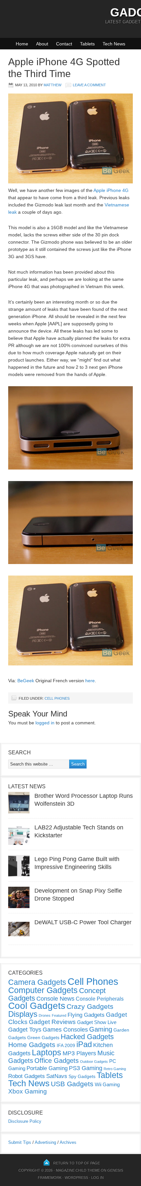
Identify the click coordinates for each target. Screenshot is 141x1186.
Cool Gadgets (36, 1006)
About (42, 43)
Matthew (52, 85)
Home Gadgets (31, 1044)
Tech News (114, 43)
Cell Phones (57, 698)
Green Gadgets (43, 1037)
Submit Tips (19, 1142)
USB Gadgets (72, 1084)
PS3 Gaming (85, 1068)
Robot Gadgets (26, 1076)
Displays (22, 1014)
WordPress (76, 1177)
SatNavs (56, 1076)
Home (22, 43)
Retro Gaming (115, 1069)
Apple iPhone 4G (111, 190)
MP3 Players (79, 1053)
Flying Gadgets (86, 1014)
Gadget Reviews (52, 1021)
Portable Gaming (47, 1068)
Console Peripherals (100, 999)
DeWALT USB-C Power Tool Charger (82, 922)
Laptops (46, 1052)
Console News (55, 998)
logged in (44, 722)
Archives (68, 1142)
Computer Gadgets (43, 990)
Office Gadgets (56, 1060)
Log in (97, 1177)
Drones (44, 1015)
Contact (64, 43)
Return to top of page (76, 1163)
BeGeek (25, 680)
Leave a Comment (89, 85)
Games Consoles (65, 1029)
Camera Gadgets (37, 982)
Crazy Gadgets (90, 1006)
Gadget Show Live (96, 1022)
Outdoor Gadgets (94, 1062)
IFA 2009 (66, 1045)
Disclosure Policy (24, 1121)
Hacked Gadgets (87, 1037)
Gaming (100, 1029)
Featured (59, 1015)
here (90, 680)
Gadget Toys (24, 1029)
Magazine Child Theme (78, 1170)
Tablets (87, 43)
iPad (84, 1044)
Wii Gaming (107, 1084)
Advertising (45, 1142)
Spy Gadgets (82, 1076)
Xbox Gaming (27, 1091)
